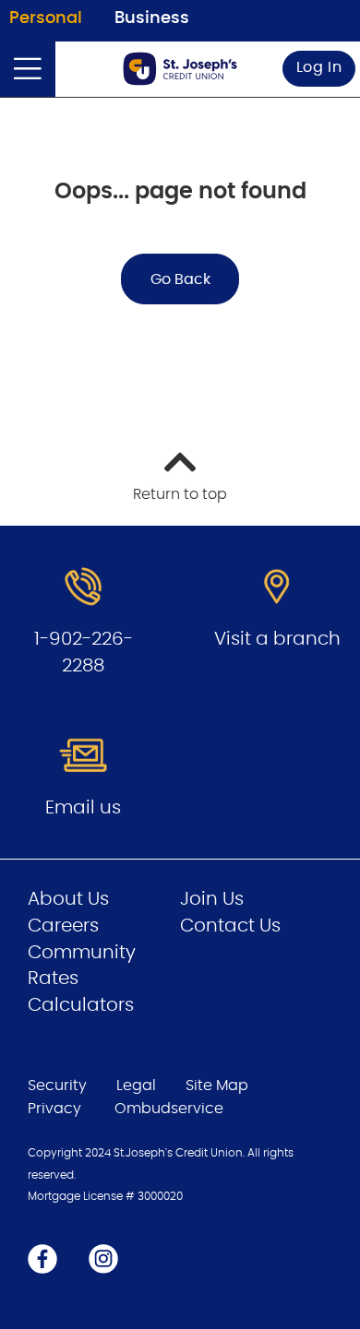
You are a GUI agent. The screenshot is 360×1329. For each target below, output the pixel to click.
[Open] (27, 69)
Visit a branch (277, 639)
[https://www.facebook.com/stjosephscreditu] (42, 1258)
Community (82, 952)
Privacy (54, 1108)
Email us (83, 808)
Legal (136, 1085)
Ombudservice (170, 1108)
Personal (45, 18)
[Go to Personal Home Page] (180, 69)
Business (151, 18)
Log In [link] (319, 67)
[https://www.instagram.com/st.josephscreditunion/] (103, 1258)
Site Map (217, 1085)
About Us (68, 899)
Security (57, 1085)
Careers (63, 926)
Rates (53, 978)
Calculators (81, 1005)
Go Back (180, 279)
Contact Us (230, 926)
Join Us (212, 899)
